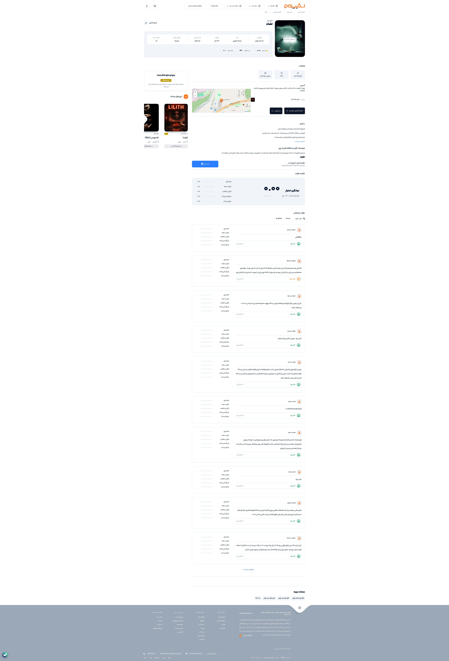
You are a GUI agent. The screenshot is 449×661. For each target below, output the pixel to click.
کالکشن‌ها (201, 617)
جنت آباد (257, 598)
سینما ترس (201, 624)
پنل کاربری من (179, 617)
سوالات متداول (221, 621)
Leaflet (246, 111)
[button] (221, 101)
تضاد (265, 12)
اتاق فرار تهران (277, 12)
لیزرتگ (202, 628)
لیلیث (185, 138)
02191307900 (151, 653)
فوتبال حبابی (200, 636)
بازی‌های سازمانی (157, 628)
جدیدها (288, 218)
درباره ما (160, 621)
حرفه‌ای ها (279, 218)
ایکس (163, 658)
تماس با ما (159, 617)
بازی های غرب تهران (269, 598)
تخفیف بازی (180, 624)
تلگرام (169, 658)
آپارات (150, 658)
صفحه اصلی (301, 12)
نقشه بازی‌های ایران (177, 621)
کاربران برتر (180, 632)
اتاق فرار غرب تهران (283, 598)
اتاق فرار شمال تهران (298, 598)
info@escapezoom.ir (245, 613)
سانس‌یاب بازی (179, 628)
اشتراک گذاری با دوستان (296, 111)
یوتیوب (144, 658)
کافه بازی (201, 639)
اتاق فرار (289, 12)
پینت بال (201, 632)
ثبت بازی (160, 624)
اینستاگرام (156, 658)
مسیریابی (278, 111)
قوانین (223, 624)
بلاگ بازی (222, 628)
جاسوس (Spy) (152, 138)
